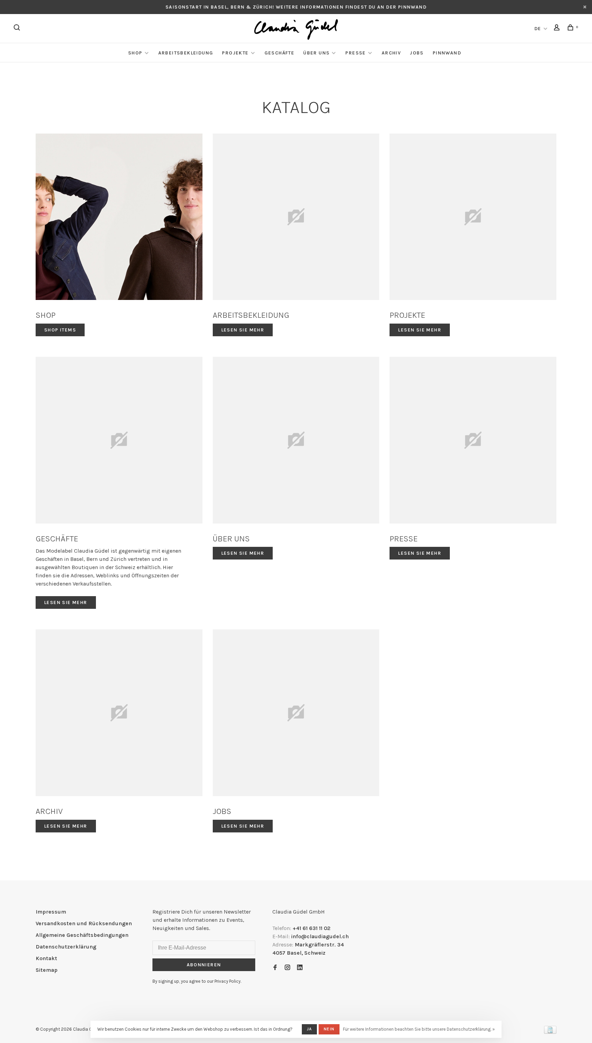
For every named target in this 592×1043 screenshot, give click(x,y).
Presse (355, 53)
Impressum (51, 911)
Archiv (391, 53)
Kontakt (46, 958)
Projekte (235, 53)
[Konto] (558, 29)
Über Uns (316, 53)
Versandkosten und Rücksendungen (84, 923)
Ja (309, 1029)
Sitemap (47, 970)
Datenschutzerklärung (66, 946)
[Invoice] (550, 1032)
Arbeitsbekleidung (185, 53)
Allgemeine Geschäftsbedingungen (82, 935)
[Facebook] (275, 968)
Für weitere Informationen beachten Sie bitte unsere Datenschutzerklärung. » (419, 1029)
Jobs (417, 53)
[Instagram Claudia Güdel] (287, 968)
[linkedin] (300, 968)
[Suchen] (18, 29)
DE (537, 29)
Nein (329, 1029)
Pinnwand (447, 53)
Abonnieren (204, 965)
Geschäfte (279, 53)
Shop (135, 53)
